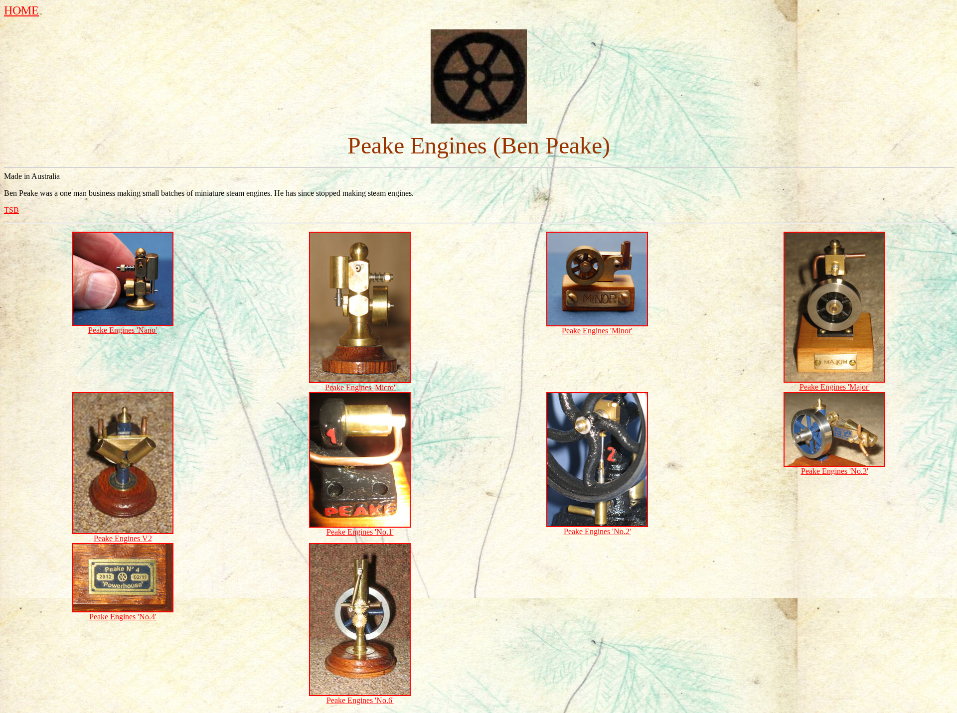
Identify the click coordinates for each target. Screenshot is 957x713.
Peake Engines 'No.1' (360, 532)
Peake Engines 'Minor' (597, 330)
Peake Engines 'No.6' (360, 700)
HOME (21, 10)
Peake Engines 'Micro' (360, 387)
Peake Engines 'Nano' (122, 330)
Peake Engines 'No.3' (834, 471)
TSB (11, 210)
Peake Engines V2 (123, 538)
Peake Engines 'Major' (834, 387)
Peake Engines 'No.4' (123, 616)
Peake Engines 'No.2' (597, 531)
